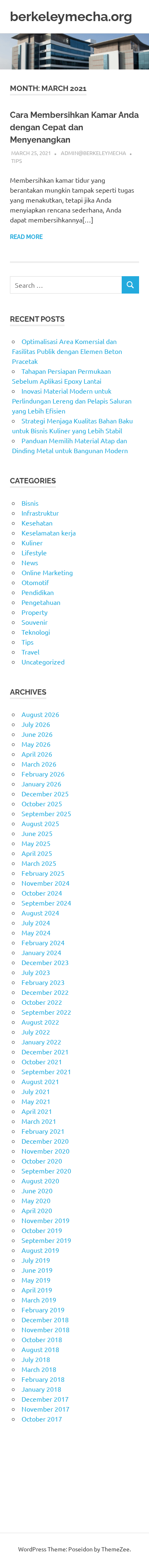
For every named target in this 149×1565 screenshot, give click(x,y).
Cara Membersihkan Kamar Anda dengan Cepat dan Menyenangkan (74, 127)
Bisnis (30, 503)
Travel (30, 652)
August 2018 (40, 1349)
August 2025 (40, 823)
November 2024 (46, 883)
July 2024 (36, 922)
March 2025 (39, 863)
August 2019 (40, 1250)
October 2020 (42, 1160)
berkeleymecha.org (71, 16)
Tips (16, 160)
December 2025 (45, 793)
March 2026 (39, 764)
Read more (26, 237)
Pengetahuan (41, 602)
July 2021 (36, 1091)
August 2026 (40, 714)
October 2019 (42, 1230)
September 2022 (46, 1012)
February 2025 (43, 873)
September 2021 (46, 1071)
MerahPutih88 (31, 1458)
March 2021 (39, 1121)
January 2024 (41, 952)
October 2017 (42, 1418)
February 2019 (43, 1309)
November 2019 (46, 1220)
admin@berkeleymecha (93, 152)
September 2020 (46, 1170)
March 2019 (39, 1299)
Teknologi (36, 632)
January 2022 (41, 1041)
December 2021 (45, 1051)
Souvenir (35, 622)
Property (35, 612)
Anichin (21, 1488)
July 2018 (36, 1359)
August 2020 (40, 1180)
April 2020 (37, 1210)
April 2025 (37, 853)
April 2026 (37, 754)
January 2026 (41, 783)
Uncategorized (43, 661)
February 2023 (43, 982)
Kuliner (32, 542)
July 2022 (36, 1031)
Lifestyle (34, 552)
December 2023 (45, 962)
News (30, 562)
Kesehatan (37, 522)
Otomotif (35, 582)
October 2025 (42, 803)
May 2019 (36, 1280)
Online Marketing (47, 572)
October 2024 (42, 893)
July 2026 (36, 724)
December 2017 (45, 1399)
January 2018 (41, 1389)
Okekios (22, 1508)
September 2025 (46, 813)
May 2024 (36, 932)
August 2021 (40, 1081)
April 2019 (37, 1289)
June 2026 (37, 734)
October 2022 (42, 1002)
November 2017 (46, 1409)
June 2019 (37, 1270)
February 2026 (43, 773)
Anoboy (21, 1448)
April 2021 (37, 1111)
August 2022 (40, 1022)
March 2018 (39, 1369)
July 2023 (36, 972)
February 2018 (43, 1379)
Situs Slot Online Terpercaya (51, 1468)
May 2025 (36, 843)
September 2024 (46, 902)
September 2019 (46, 1240)
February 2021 (43, 1131)
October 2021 (42, 1061)
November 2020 (46, 1151)
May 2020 (36, 1200)
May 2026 (36, 744)
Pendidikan (38, 592)
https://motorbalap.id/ (42, 1498)
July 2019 (36, 1260)
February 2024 (43, 942)
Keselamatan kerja (49, 532)
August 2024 (40, 912)
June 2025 (37, 833)
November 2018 (46, 1329)
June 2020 (37, 1190)
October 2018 (42, 1339)
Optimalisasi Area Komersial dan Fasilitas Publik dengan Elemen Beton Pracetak (67, 351)
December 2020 (45, 1141)
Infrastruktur (40, 513)
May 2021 (36, 1101)
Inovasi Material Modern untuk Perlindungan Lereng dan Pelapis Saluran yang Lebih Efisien (72, 401)
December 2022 (45, 992)
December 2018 (45, 1319)
